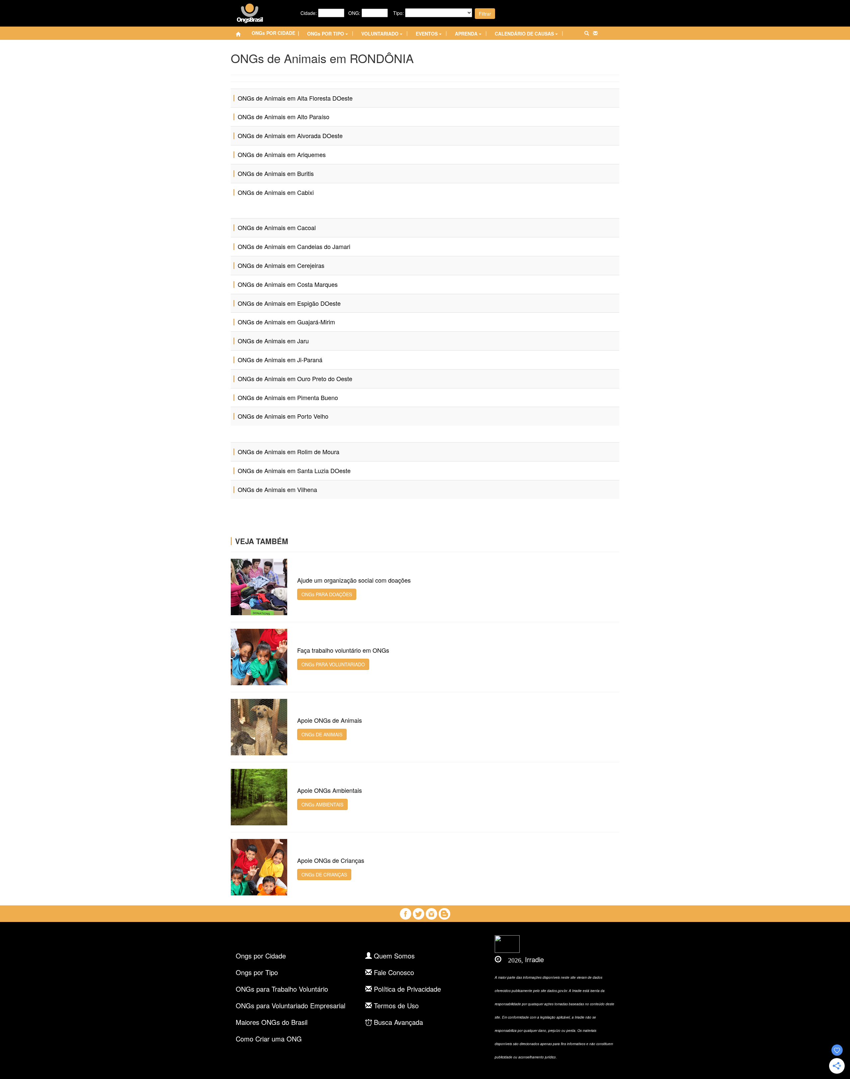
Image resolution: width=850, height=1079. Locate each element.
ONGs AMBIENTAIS (322, 804)
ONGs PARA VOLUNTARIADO (333, 664)
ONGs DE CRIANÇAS (324, 874)
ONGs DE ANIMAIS (321, 734)
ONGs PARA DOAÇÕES (326, 594)
